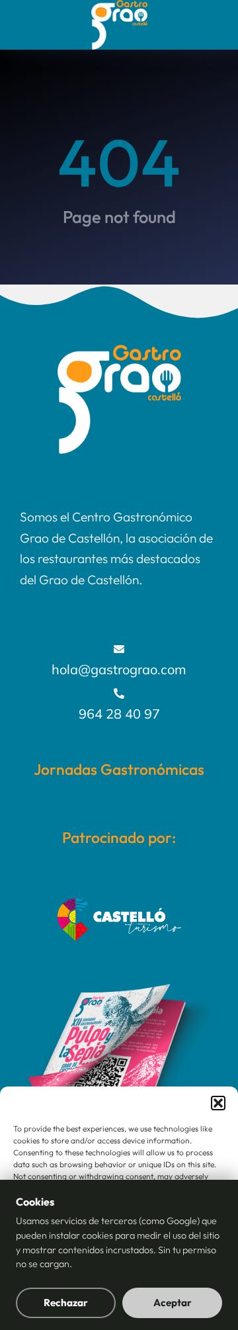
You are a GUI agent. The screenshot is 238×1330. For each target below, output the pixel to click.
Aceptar (172, 1302)
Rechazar (66, 1302)
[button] (218, 1103)
